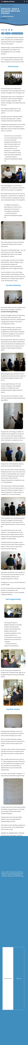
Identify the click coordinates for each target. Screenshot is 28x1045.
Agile (3, 33)
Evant (2, 37)
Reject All (19, 978)
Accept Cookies (8, 978)
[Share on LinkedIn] (6, 30)
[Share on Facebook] (9, 30)
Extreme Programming (17, 33)
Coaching (8, 33)
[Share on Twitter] (11, 30)
